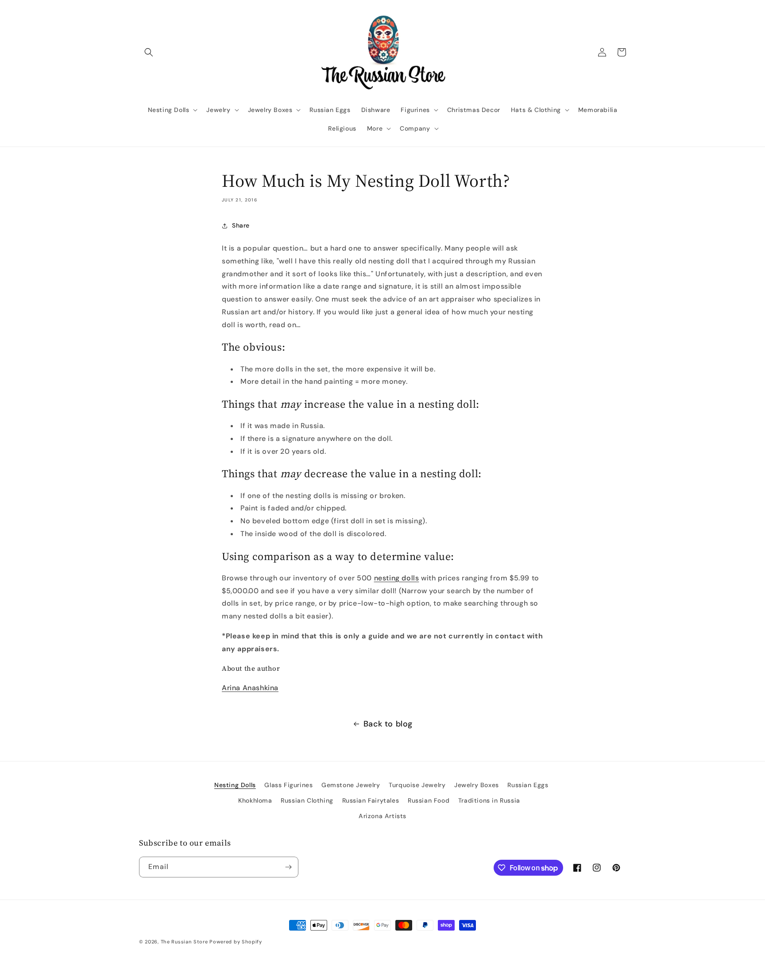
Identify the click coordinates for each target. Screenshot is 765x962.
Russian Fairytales (370, 800)
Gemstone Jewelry (350, 785)
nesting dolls (396, 578)
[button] (148, 52)
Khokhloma (255, 800)
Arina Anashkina (250, 687)
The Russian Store (184, 942)
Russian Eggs (527, 785)
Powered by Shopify (235, 942)
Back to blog (388, 724)
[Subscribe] (288, 867)
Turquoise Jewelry (417, 785)
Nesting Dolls (235, 785)
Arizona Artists (382, 816)
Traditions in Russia (489, 800)
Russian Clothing (307, 800)
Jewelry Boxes (476, 785)
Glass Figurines (288, 785)
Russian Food (428, 800)
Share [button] (241, 225)
